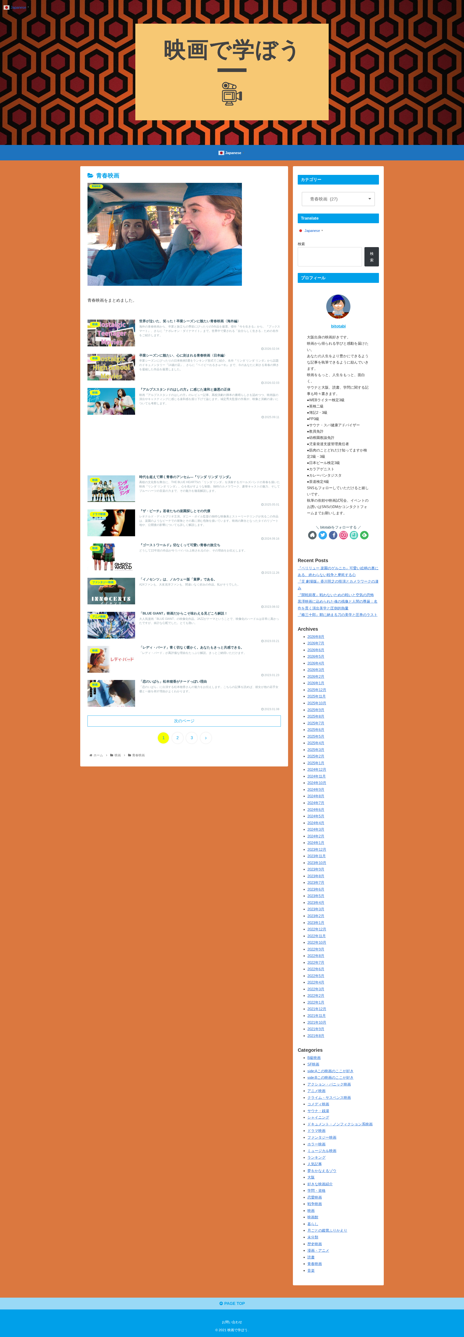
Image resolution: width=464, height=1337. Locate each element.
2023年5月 (315, 896)
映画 (311, 1210)
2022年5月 (315, 976)
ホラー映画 (316, 1144)
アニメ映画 (316, 1091)
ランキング (316, 1157)
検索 (301, 244)
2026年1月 (315, 683)
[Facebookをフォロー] (333, 535)
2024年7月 (315, 803)
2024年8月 (315, 796)
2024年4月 (315, 823)
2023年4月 (315, 903)
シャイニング (318, 1117)
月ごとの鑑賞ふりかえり (327, 1231)
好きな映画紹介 (320, 1184)
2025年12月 (316, 690)
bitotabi (338, 326)
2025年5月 (315, 736)
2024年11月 (316, 776)
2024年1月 (315, 843)
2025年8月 (315, 717)
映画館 (312, 1217)
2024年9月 (315, 789)
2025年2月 (315, 756)
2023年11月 (316, 856)
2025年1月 (315, 763)
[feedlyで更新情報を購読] (364, 535)
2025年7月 (315, 723)
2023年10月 (316, 863)
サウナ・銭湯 (318, 1111)
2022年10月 (316, 943)
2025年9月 (315, 710)
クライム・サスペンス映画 (329, 1097)
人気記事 (314, 1164)
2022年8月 (315, 956)
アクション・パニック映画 (329, 1084)
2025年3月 (315, 750)
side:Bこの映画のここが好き (330, 1078)
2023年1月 (315, 923)
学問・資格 (316, 1191)
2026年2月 (315, 676)
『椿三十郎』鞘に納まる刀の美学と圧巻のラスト (337, 615)
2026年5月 (315, 657)
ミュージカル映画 (321, 1151)
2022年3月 (315, 989)
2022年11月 (316, 936)
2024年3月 (315, 830)
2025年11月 (316, 696)
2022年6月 (315, 969)
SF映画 (313, 1064)
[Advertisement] (184, 442)
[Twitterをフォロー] (323, 535)
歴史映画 (314, 1244)
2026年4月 (315, 663)
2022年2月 (315, 996)
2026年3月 (315, 670)
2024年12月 (316, 770)
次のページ (184, 721)
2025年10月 (316, 703)
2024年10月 (316, 783)
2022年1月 (315, 1002)
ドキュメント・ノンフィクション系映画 (340, 1124)
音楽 (311, 1270)
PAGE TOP (234, 1303)
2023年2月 (315, 916)
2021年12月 (316, 1009)
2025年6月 (315, 730)
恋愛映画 (314, 1197)
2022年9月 (315, 949)
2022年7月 (315, 962)
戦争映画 (314, 1204)
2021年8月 (315, 1036)
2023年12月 (316, 849)
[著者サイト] (312, 535)
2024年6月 (315, 810)
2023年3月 (315, 909)
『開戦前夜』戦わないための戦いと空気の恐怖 (336, 595)
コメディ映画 (318, 1104)
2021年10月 (316, 1022)
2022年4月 (315, 982)
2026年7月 (315, 643)
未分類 (312, 1237)
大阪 (311, 1177)
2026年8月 (315, 637)
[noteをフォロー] (354, 535)
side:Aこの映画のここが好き (330, 1071)
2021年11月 (316, 1016)
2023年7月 (315, 883)
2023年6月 (315, 889)
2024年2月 (315, 836)
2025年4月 (315, 743)
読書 (311, 1257)
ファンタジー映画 (321, 1137)
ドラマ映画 (316, 1131)
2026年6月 (315, 650)
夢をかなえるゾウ (321, 1171)
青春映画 (314, 1264)
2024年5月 (315, 816)
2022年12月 (316, 929)
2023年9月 (315, 869)
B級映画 (314, 1058)
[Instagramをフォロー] (343, 535)
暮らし (312, 1224)
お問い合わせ (232, 1322)
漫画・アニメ (318, 1251)
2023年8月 (315, 876)
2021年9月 (315, 1029)
